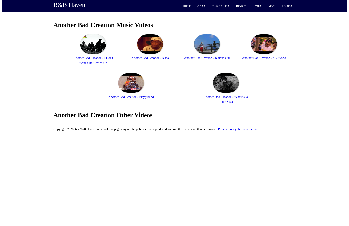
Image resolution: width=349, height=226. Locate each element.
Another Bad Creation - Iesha (150, 58)
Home (187, 5)
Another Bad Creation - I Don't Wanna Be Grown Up (93, 60)
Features (287, 5)
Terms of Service (248, 129)
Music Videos (220, 5)
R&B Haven (69, 4)
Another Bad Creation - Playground (131, 97)
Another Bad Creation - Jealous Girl (207, 58)
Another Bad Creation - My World (264, 58)
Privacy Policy (227, 129)
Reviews (241, 5)
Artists (201, 5)
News (271, 5)
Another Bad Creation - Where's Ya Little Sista (226, 99)
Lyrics (257, 5)
